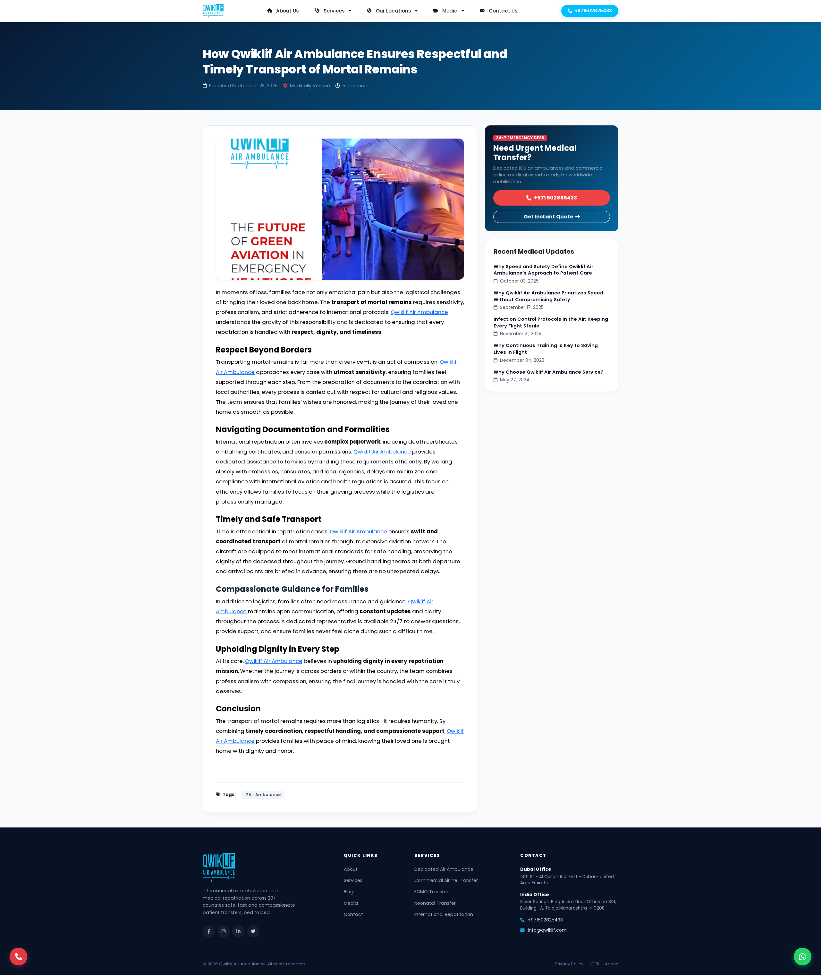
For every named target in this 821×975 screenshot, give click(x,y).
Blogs (350, 891)
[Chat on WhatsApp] (802, 956)
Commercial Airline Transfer (446, 880)
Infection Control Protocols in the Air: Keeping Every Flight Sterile (551, 322)
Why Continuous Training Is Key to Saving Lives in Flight (546, 348)
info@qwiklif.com (547, 930)
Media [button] (450, 10)
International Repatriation (443, 914)
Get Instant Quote (549, 216)
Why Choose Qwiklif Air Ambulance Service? (549, 372)
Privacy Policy (569, 964)
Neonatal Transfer (435, 903)
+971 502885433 (555, 197)
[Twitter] (253, 931)
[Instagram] (223, 931)
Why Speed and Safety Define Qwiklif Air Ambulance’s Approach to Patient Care (543, 269)
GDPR (594, 964)
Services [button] (334, 10)
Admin (611, 964)
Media (351, 903)
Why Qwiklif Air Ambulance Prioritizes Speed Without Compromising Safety (548, 296)
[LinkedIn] (238, 931)
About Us (287, 10)
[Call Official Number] (18, 956)
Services (353, 880)
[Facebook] (209, 931)
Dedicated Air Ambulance (443, 869)
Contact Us (503, 10)
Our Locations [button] (393, 10)
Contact (353, 914)
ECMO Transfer (431, 891)
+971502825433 (593, 10)
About (351, 869)
